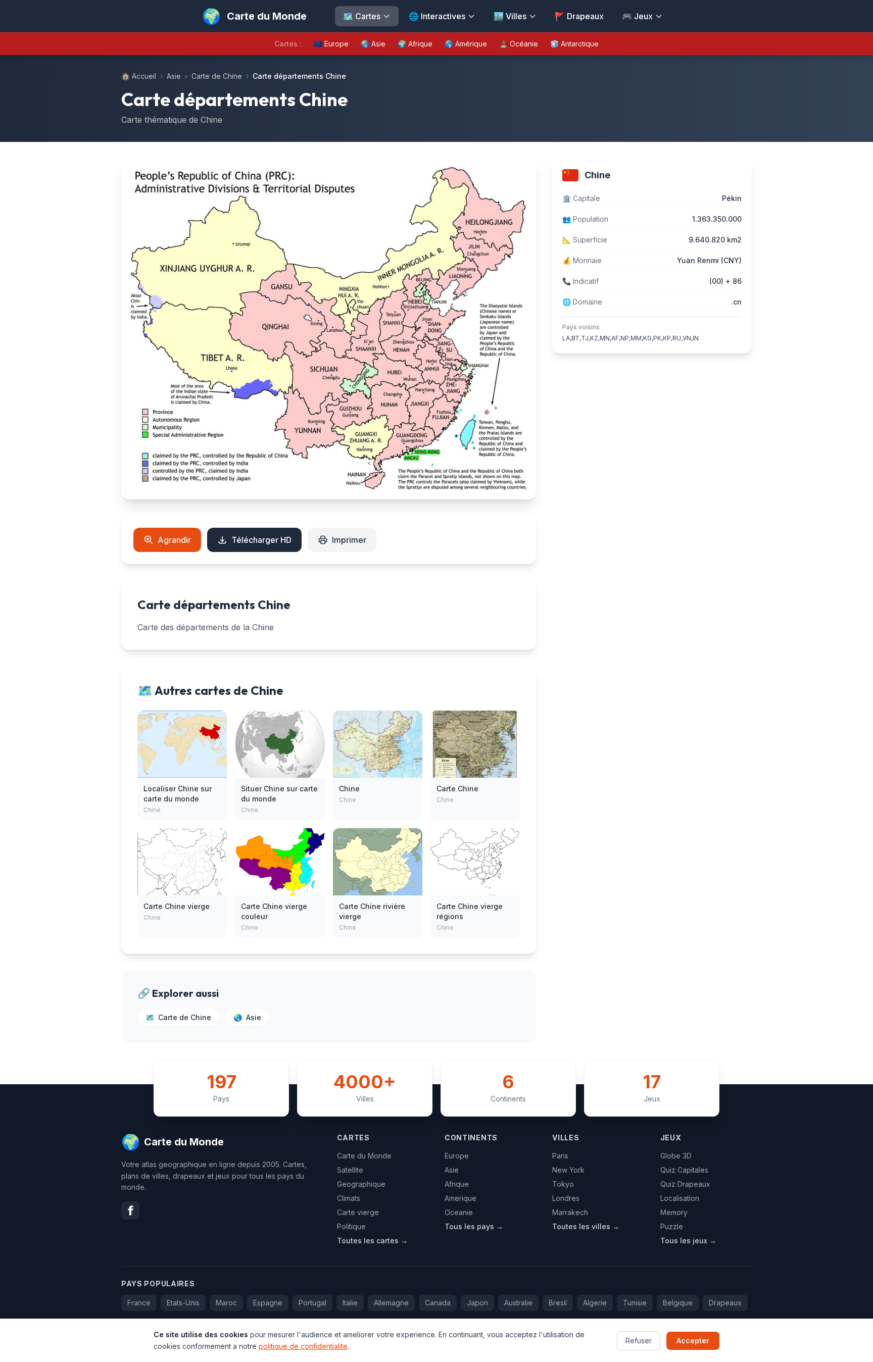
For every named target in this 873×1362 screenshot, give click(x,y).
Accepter (692, 1340)
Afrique (457, 1184)
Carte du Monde (364, 1155)
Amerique (460, 1198)
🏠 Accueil (138, 76)
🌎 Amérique (466, 43)
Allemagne (391, 1302)
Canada (438, 1302)
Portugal (312, 1302)
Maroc (226, 1302)
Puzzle (671, 1226)
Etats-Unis (183, 1302)
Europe (457, 1155)
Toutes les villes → (585, 1226)
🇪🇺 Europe (331, 43)
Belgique (678, 1302)
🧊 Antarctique (574, 43)
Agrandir (174, 540)
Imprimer (349, 540)
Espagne (267, 1302)
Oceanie (459, 1212)
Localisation (679, 1198)
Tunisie (635, 1302)
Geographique (361, 1184)
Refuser (638, 1340)
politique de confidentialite (303, 1345)
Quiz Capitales (684, 1170)
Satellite (350, 1170)
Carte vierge (358, 1212)
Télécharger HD (261, 540)
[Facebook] (130, 1210)
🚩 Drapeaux (579, 16)
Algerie (595, 1302)
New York (568, 1170)
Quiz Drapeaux (685, 1184)
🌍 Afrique (415, 43)
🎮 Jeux (637, 16)
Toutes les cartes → (372, 1240)
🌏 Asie (373, 43)
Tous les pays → (474, 1226)
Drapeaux (725, 1302)
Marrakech (570, 1212)
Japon (477, 1302)
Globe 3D (676, 1155)
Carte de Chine (216, 76)
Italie (350, 1302)
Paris (560, 1155)
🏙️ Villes (510, 16)
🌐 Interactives (437, 16)
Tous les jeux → (688, 1240)
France (139, 1302)
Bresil (558, 1302)
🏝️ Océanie (518, 43)
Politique (351, 1226)
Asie (174, 76)
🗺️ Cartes (361, 16)
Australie (518, 1302)
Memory (674, 1212)
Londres (565, 1198)
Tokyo (563, 1184)
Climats (348, 1198)
